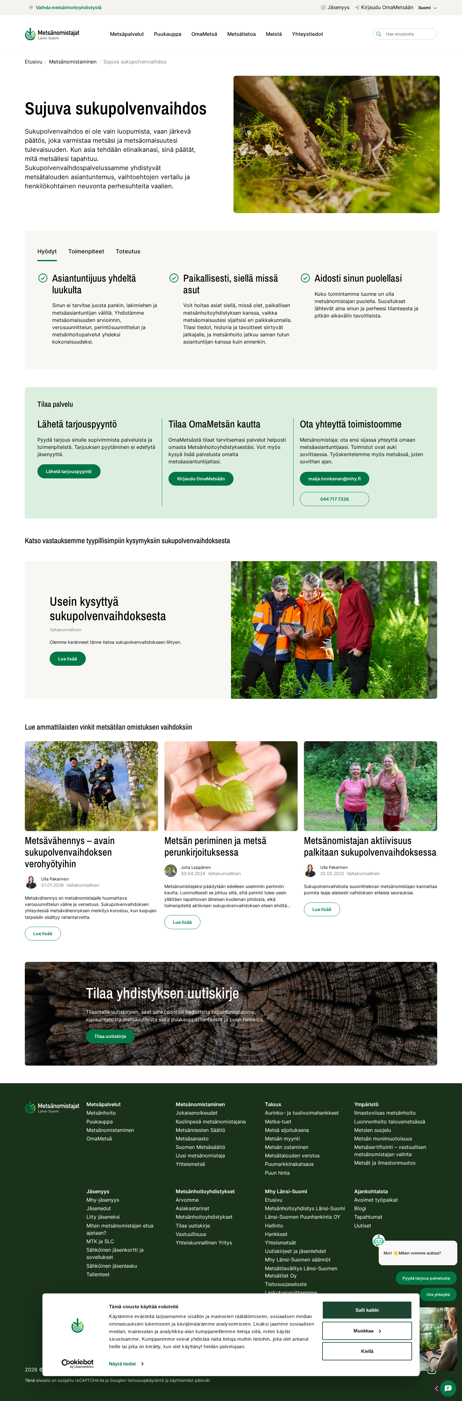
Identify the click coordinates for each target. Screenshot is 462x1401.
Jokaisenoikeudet (196, 1113)
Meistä (274, 34)
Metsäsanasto (192, 1138)
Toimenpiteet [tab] (86, 251)
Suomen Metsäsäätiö (200, 1147)
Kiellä (367, 1351)
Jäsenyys (338, 7)
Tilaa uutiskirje (193, 1225)
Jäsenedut (98, 1208)
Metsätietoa (241, 34)
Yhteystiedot (307, 34)
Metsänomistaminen (110, 1130)
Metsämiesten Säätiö (200, 1130)
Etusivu (273, 1200)
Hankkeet (276, 1234)
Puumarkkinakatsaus (289, 1164)
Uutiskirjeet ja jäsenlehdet (295, 1251)
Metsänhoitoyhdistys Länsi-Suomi (305, 1208)
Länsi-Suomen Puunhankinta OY (302, 1217)
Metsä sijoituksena (287, 1130)
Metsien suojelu (372, 1130)
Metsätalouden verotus (292, 1155)
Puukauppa (167, 34)
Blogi (360, 1208)
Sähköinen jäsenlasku (111, 1266)
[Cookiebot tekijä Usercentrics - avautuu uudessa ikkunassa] (77, 1364)
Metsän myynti (282, 1138)
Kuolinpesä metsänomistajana (211, 1121)
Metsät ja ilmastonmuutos (384, 1163)
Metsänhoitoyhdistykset (204, 1217)
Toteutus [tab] (128, 251)
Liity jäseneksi (103, 1217)
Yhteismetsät (280, 1242)
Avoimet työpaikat (376, 1200)
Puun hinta (277, 1173)
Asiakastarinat (192, 1208)
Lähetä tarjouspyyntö (69, 471)
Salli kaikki (367, 1310)
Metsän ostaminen (286, 1147)
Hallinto (274, 1225)
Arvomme (187, 1200)
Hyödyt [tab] (47, 251)
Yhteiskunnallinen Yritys (204, 1242)
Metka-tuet (278, 1121)
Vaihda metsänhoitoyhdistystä (69, 7)
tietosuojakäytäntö (146, 1380)
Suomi (424, 7)
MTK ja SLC (100, 1241)
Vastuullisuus (191, 1234)
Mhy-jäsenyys (102, 1200)
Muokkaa (363, 1330)
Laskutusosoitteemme (291, 1292)
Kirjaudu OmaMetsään (387, 7)
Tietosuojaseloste (286, 1284)
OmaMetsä (204, 34)
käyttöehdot (182, 1380)
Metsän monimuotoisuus (383, 1138)
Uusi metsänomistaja (200, 1155)
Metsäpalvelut (127, 34)
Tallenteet (98, 1274)
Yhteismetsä (190, 1164)
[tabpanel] (231, 312)
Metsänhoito (101, 1113)
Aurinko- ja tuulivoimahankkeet (302, 1113)
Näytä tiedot (122, 1363)
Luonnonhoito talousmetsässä (389, 1121)
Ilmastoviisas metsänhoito (385, 1113)
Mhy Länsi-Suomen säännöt (298, 1259)
